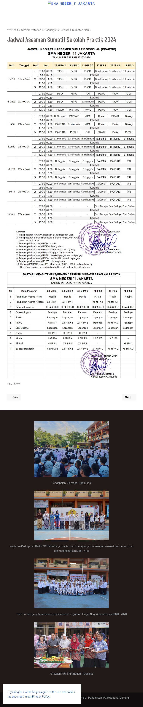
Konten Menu (82, 29)
